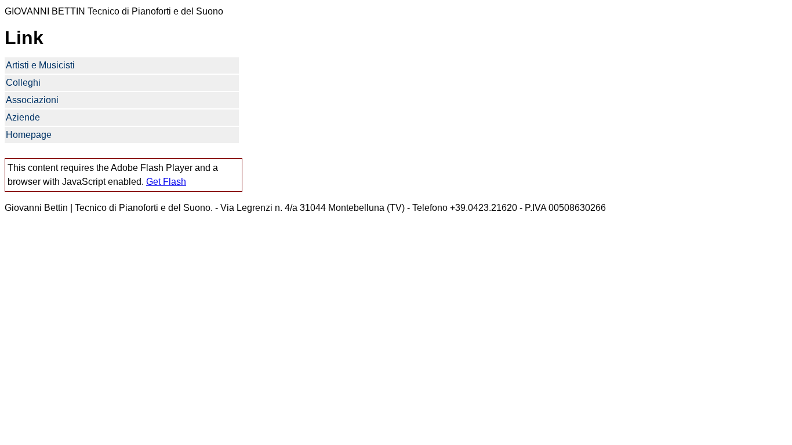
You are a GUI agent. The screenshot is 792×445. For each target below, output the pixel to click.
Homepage (29, 135)
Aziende (23, 117)
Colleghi (23, 82)
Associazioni (32, 100)
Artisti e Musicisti (40, 65)
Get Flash (166, 182)
